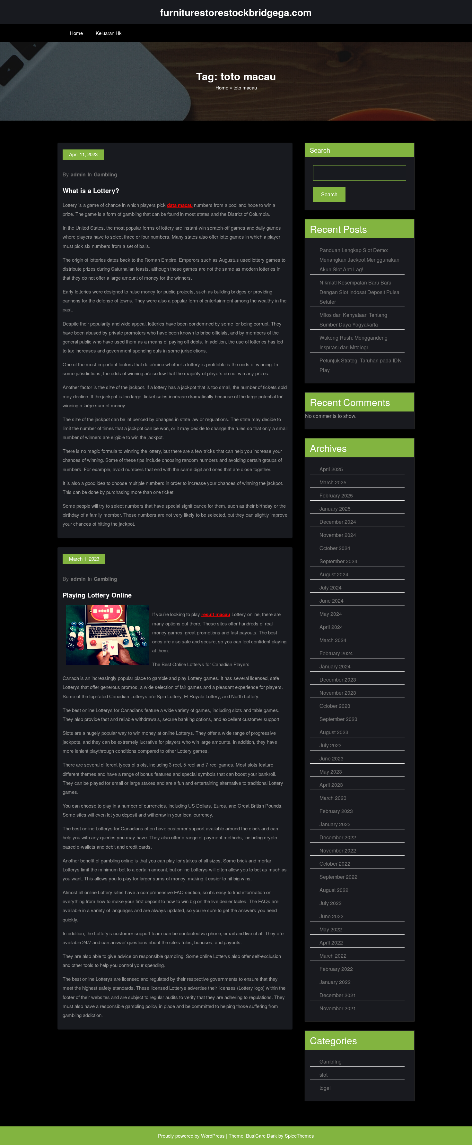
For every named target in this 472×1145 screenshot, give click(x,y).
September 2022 (338, 876)
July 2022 (330, 903)
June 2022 (331, 916)
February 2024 (336, 653)
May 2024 (330, 613)
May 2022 (330, 929)
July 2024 (330, 587)
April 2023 (331, 784)
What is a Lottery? (91, 190)
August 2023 (333, 732)
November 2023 (337, 692)
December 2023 (337, 679)
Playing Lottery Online (97, 594)
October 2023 (334, 705)
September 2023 (338, 719)
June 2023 (331, 758)
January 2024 (335, 666)
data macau (180, 204)
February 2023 (336, 811)
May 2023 (330, 771)
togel (325, 1087)
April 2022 (331, 942)
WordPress (213, 1135)
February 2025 (336, 495)
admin (78, 174)
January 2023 (335, 824)
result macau (215, 614)
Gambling (105, 174)
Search (320, 150)
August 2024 (333, 574)
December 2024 (337, 521)
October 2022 (334, 863)
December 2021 (337, 995)
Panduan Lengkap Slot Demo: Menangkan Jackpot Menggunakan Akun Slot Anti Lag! (359, 259)
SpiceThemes (299, 1135)
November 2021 (337, 1008)
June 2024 (331, 600)
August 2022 (333, 890)
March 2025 (332, 482)
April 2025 (331, 469)
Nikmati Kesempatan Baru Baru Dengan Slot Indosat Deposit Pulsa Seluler (359, 292)
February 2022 (336, 968)
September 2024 (338, 561)
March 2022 (332, 955)
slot (323, 1074)
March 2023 (332, 798)
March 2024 (332, 640)
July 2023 (330, 745)
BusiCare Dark (261, 1135)
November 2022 (337, 850)
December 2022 (337, 837)
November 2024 (337, 535)
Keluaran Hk (109, 33)
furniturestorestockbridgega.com (236, 12)
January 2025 (335, 508)
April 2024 (331, 627)
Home (76, 33)
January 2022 (335, 982)
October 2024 (334, 548)
